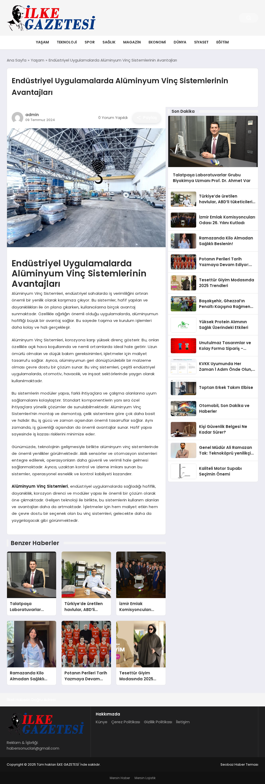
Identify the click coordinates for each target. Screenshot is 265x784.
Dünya (180, 42)
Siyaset (201, 42)
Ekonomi (157, 42)
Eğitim (222, 42)
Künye (101, 722)
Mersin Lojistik (145, 778)
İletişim (183, 722)
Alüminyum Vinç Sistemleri (40, 486)
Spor (90, 42)
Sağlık (108, 42)
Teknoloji (67, 42)
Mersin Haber (120, 778)
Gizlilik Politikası (158, 722)
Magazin (132, 42)
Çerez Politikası (125, 722)
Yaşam (42, 42)
